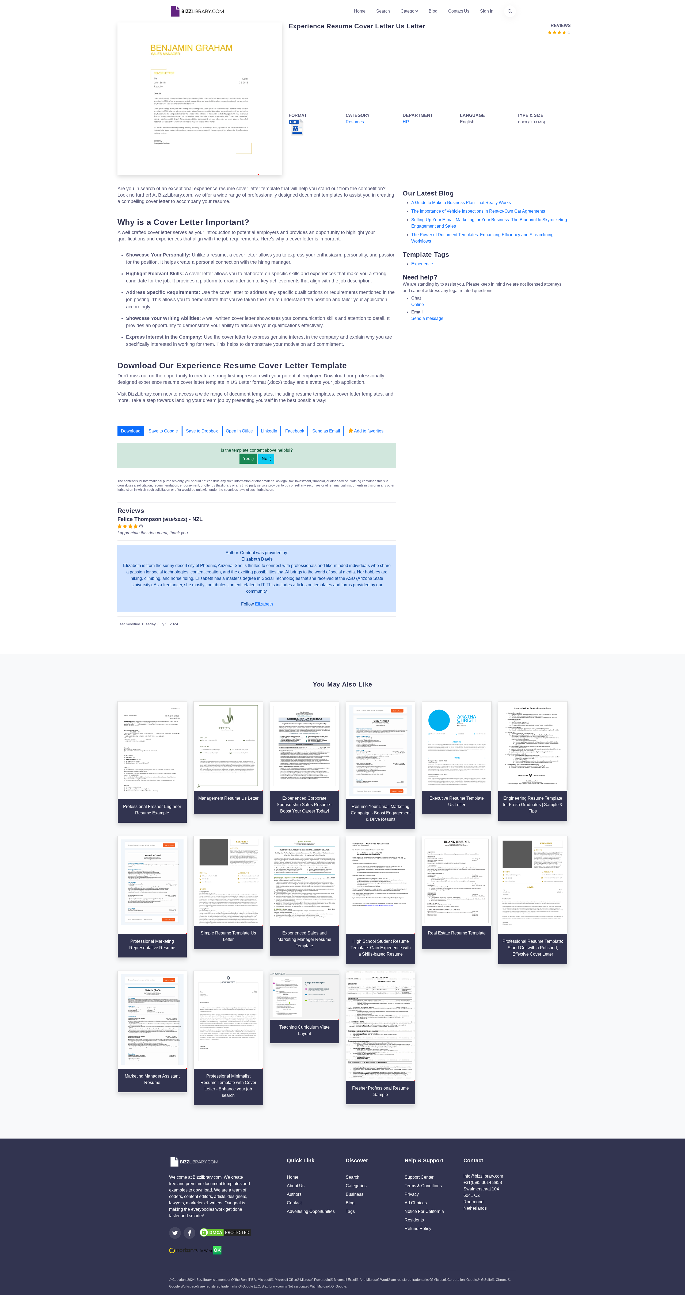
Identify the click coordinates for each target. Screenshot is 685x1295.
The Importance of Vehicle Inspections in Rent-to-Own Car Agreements (478, 211)
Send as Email (326, 431)
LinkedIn (269, 431)
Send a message (427, 318)
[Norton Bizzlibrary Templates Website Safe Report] (195, 1249)
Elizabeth (264, 604)
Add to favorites (368, 431)
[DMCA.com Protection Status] (225, 1232)
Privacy (412, 1194)
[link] (175, 1233)
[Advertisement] (428, 72)
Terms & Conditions (423, 1185)
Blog (433, 11)
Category (409, 11)
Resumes (355, 122)
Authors (294, 1194)
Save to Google (163, 431)
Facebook (294, 431)
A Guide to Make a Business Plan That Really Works (461, 202)
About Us (296, 1185)
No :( (266, 458)
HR (406, 122)
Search (383, 11)
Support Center (419, 1177)
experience (422, 264)
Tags (350, 1211)
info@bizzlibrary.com (483, 1176)
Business (354, 1194)
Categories (356, 1185)
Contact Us (458, 11)
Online (417, 304)
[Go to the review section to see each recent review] (559, 32)
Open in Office (239, 431)
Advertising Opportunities (311, 1211)
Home (360, 11)
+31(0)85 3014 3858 (482, 1182)
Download (130, 431)
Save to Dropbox (202, 431)
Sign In (486, 11)
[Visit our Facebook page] (189, 1233)
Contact (294, 1203)
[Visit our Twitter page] (175, 1233)
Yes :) (248, 458)
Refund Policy (418, 1228)
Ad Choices (416, 1203)
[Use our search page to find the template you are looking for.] (510, 11)
